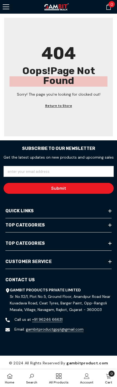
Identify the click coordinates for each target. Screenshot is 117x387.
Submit (58, 188)
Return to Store (58, 106)
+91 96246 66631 (47, 319)
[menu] (6, 7)
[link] (32, 378)
